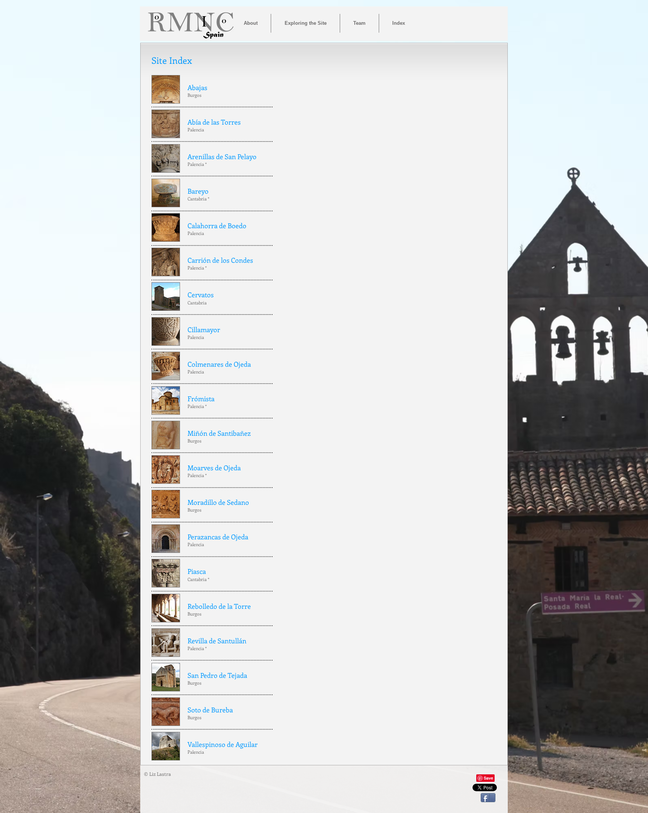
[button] (398, 23)
